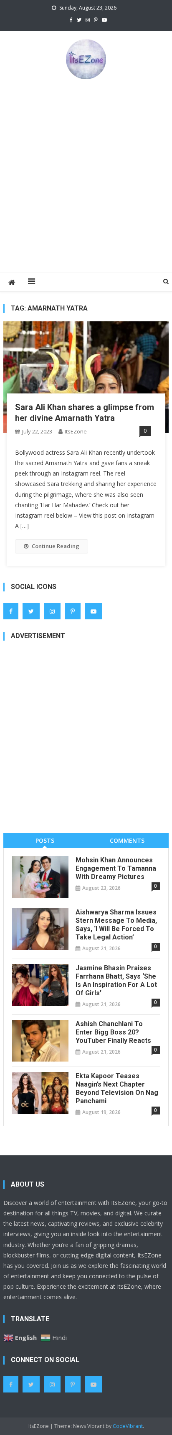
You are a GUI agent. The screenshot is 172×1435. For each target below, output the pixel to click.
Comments (127, 840)
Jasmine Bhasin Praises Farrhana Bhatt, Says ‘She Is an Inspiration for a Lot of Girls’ (116, 980)
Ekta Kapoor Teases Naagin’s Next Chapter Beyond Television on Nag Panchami (117, 1088)
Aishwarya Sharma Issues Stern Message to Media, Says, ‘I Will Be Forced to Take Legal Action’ (116, 924)
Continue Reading (55, 546)
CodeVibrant (128, 1426)
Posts (44, 840)
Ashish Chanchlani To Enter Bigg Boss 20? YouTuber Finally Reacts (113, 1032)
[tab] (44, 840)
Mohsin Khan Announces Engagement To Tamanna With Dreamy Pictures (116, 868)
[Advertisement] (86, 175)
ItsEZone (76, 431)
